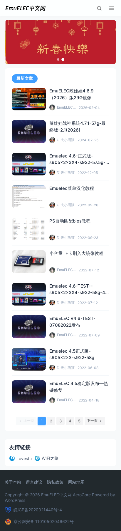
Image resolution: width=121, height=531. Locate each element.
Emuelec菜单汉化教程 (71, 188)
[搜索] (99, 8)
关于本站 (13, 482)
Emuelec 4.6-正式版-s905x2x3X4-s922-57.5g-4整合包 (78, 162)
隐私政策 (55, 482)
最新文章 (24, 78)
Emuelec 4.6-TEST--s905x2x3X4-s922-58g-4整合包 (77, 292)
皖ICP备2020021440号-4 (38, 509)
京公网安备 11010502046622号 (44, 521)
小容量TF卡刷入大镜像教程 (76, 253)
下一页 (92, 420)
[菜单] (111, 8)
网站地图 (76, 482)
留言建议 (34, 482)
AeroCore (82, 494)
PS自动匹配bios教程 (69, 221)
